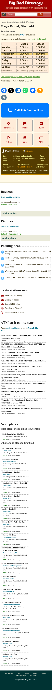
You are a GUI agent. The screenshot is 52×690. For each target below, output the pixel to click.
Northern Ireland (20, 676)
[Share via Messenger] (33, 90)
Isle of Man (33, 676)
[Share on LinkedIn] (18, 90)
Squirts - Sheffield (9, 576)
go (40, 14)
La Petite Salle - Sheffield (11, 448)
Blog (18, 673)
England (26, 673)
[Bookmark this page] (4, 97)
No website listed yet (25, 167)
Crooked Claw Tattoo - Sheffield (14, 483)
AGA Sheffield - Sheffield (12, 589)
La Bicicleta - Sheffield (10, 641)
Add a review (9, 213)
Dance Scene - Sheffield (11, 496)
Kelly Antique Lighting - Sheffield (15, 563)
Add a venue (9, 673)
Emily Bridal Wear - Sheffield (13, 434)
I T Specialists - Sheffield (11, 602)
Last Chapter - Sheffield (11, 472)
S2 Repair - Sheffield (10, 628)
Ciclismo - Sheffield (9, 654)
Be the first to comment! (10, 205)
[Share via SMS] (40, 90)
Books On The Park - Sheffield (13, 522)
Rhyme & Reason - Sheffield (13, 615)
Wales (35, 673)
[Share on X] (11, 90)
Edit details (29, 151)
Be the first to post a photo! (11, 234)
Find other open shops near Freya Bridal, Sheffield (20, 77)
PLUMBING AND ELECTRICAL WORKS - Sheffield (13, 549)
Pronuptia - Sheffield (10, 459)
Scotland (44, 673)
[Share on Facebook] (4, 90)
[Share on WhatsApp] (25, 90)
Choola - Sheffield (9, 535)
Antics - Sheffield (9, 509)
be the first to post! (39, 39)
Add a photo (9, 238)
